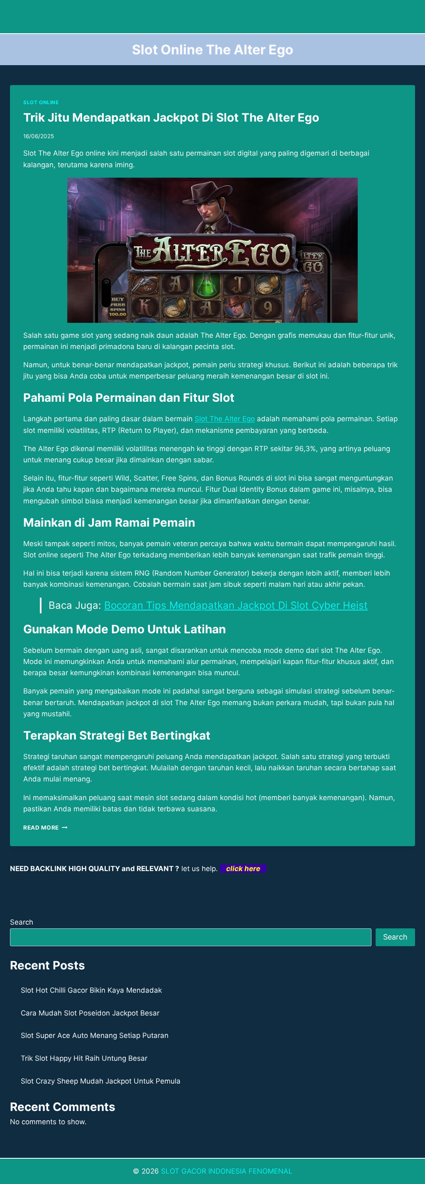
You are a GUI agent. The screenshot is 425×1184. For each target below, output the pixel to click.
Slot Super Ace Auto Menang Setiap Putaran (95, 1035)
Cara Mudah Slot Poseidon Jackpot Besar (90, 1013)
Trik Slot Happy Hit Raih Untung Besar (84, 1058)
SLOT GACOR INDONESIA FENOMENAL (227, 1171)
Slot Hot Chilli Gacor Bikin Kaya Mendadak (91, 990)
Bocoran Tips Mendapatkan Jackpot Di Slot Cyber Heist (236, 605)
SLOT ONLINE (41, 102)
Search (21, 922)
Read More (45, 827)
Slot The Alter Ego (225, 419)
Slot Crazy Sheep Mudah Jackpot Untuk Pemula (101, 1081)
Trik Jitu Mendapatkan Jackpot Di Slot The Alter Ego (171, 117)
